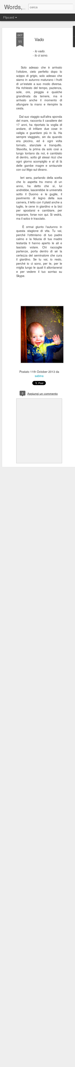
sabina (39, 376)
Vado (39, 39)
